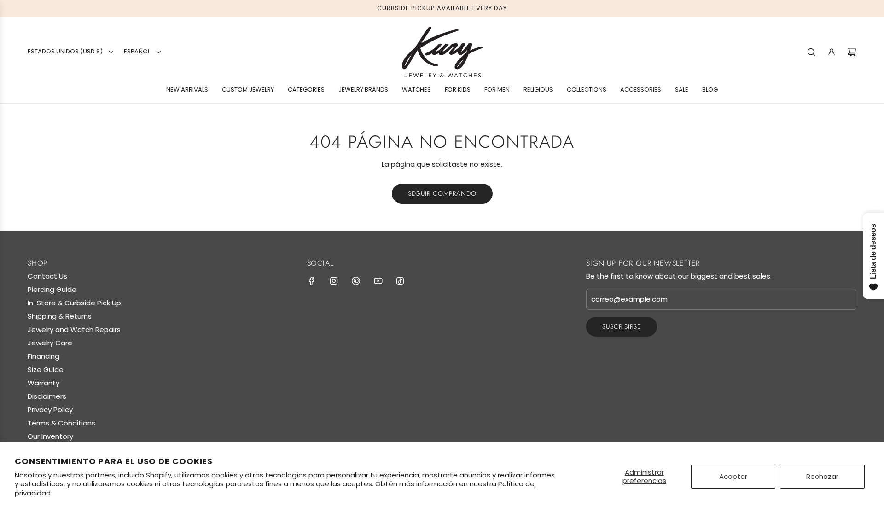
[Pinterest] (356, 281)
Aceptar (733, 476)
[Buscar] (811, 52)
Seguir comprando (442, 193)
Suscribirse (621, 326)
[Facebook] (312, 281)
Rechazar (822, 476)
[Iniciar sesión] (831, 52)
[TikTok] (400, 281)
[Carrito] (852, 52)
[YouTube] (378, 281)
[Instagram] (334, 281)
